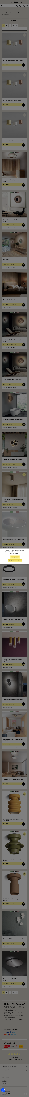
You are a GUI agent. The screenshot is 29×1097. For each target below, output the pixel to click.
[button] (3, 1090)
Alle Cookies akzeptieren (15, 560)
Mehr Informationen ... (14, 553)
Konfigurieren (15, 557)
